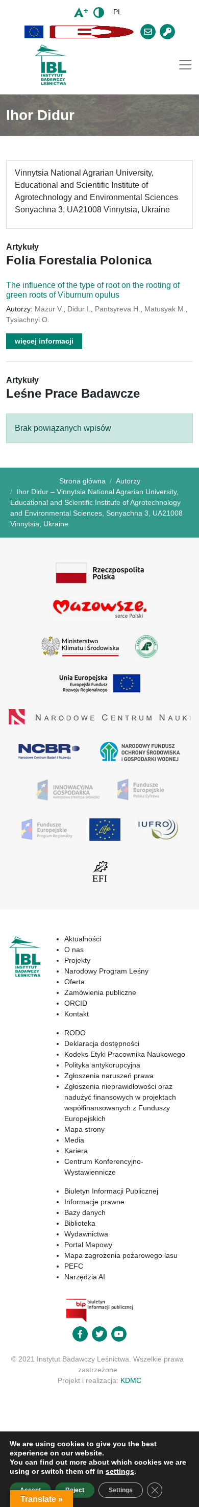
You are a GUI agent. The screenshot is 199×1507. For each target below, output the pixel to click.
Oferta (74, 982)
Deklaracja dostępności (101, 1043)
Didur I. (79, 309)
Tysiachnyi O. (27, 319)
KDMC (130, 1380)
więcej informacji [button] (44, 341)
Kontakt (76, 1014)
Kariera (76, 1151)
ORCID (75, 1003)
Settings (121, 1490)
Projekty (77, 960)
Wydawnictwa (86, 1234)
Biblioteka (79, 1223)
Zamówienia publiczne (100, 992)
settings (120, 1471)
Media (74, 1140)
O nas (74, 949)
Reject (74, 1490)
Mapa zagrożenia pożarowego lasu (121, 1255)
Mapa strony (84, 1129)
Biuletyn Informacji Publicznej (111, 1191)
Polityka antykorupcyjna (102, 1065)
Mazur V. (49, 309)
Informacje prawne (94, 1202)
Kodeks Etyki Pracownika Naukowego (124, 1054)
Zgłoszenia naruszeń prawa (109, 1076)
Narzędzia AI (84, 1277)
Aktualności (82, 939)
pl (117, 12)
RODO (75, 1033)
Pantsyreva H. (117, 309)
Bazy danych (85, 1212)
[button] (34, 32)
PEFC (73, 1266)
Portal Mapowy (88, 1245)
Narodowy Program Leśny (106, 971)
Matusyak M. (165, 309)
